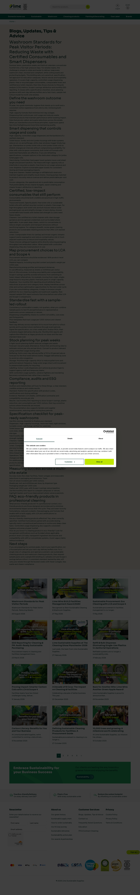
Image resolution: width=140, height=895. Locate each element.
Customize (68, 462)
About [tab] (100, 438)
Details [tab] (70, 438)
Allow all (99, 462)
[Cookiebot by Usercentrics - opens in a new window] (105, 431)
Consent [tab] (39, 439)
